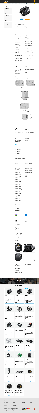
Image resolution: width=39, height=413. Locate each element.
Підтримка (11, 1)
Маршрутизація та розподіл (15, 404)
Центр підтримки (23, 401)
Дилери (8, 1)
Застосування (10, 3)
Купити (9, 350)
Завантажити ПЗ (20, 30)
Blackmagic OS (17, 3)
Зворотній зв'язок (23, 402)
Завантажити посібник (17, 30)
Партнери (31, 402)
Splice (23, 1)
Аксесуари (15, 3)
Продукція (5, 1)
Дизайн (13, 3)
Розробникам (14, 1)
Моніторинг (14, 402)
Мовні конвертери (14, 401)
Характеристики (29, 3)
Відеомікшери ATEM (6, 402)
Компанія (18, 1)
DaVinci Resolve (6, 401)
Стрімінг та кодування (15, 405)
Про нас (31, 401)
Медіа (20, 1)
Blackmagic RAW (20, 3)
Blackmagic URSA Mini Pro (6, 3)
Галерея (26, 3)
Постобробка (24, 3)
